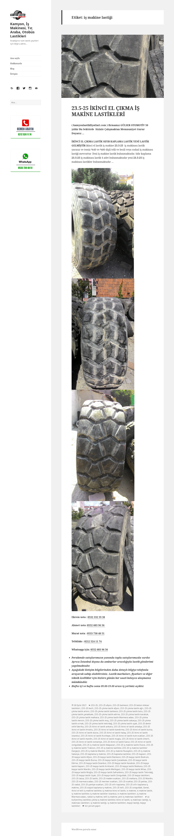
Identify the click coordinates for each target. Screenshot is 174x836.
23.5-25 (94, 705)
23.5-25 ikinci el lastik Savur (116, 741)
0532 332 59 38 (96, 617)
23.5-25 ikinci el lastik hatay (112, 732)
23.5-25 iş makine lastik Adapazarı (99, 744)
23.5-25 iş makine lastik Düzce (130, 744)
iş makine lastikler (80, 793)
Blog (12, 68)
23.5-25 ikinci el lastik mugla (107, 738)
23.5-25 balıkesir (120, 705)
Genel (146, 787)
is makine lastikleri (126, 793)
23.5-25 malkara (129, 778)
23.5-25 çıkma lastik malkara (85, 717)
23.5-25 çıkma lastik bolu (131, 711)
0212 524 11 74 (93, 641)
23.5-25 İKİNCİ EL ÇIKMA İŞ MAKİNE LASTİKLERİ (106, 111)
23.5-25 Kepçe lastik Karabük (121, 763)
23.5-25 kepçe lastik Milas (133, 769)
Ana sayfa (15, 58)
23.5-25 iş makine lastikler (108, 748)
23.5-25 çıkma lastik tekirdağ (98, 723)
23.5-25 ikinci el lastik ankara (99, 726)
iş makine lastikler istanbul (103, 793)
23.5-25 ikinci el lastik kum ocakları (128, 735)
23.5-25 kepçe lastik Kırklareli (100, 766)
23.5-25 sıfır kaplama (115, 784)
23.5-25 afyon (105, 705)
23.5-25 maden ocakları (110, 778)
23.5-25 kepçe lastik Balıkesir (107, 757)
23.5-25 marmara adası (82, 781)
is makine (131, 790)
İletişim (14, 73)
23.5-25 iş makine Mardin (93, 751)
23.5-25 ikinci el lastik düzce (85, 732)
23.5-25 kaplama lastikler (119, 754)
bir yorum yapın (92, 805)
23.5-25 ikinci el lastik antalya (128, 726)
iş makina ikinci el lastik (114, 790)
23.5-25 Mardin (145, 778)
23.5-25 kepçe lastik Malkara (128, 766)
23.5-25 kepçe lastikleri (138, 775)
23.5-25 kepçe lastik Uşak (84, 775)
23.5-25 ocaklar (126, 781)
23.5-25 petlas (140, 781)
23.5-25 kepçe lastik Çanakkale (112, 760)
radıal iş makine (95, 796)
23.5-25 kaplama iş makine (93, 754)
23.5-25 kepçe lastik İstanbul (92, 763)
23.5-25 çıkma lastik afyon (106, 708)
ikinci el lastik (123, 799)
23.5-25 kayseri (139, 754)
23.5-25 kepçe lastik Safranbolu (109, 772)
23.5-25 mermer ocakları (106, 781)
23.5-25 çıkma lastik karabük (134, 714)
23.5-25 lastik (91, 778)
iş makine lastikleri (117, 802)
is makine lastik (144, 790)
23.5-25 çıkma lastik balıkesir (104, 711)
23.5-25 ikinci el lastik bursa (138, 729)
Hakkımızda (16, 63)
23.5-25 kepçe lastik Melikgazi (106, 769)
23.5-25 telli (118, 787)
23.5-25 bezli (87, 708)
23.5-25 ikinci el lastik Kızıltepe (95, 735)
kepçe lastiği (133, 802)
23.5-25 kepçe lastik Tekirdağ (139, 772)
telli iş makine (110, 796)
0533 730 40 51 (95, 633)
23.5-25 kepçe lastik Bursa (84, 760)
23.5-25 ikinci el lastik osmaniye (87, 741)
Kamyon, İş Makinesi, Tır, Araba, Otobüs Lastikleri (22, 29)
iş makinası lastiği (139, 799)
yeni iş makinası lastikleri (130, 796)
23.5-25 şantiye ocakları (92, 784)
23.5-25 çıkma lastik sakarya (123, 720)
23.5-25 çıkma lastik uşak (125, 723)
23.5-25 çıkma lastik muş (97, 720)
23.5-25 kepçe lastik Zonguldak (111, 775)
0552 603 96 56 (96, 625)
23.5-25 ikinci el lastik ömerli (135, 738)
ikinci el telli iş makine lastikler (86, 790)
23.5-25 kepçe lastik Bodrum (135, 757)
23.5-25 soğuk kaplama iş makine (96, 787)
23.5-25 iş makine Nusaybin (119, 751)
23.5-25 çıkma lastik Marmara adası (117, 717)
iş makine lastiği (98, 802)
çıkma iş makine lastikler (103, 799)
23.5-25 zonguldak (133, 787)
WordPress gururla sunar (84, 829)
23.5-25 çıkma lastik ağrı (131, 708)
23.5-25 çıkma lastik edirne (107, 714)
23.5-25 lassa (78, 778)
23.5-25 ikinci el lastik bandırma (109, 729)
